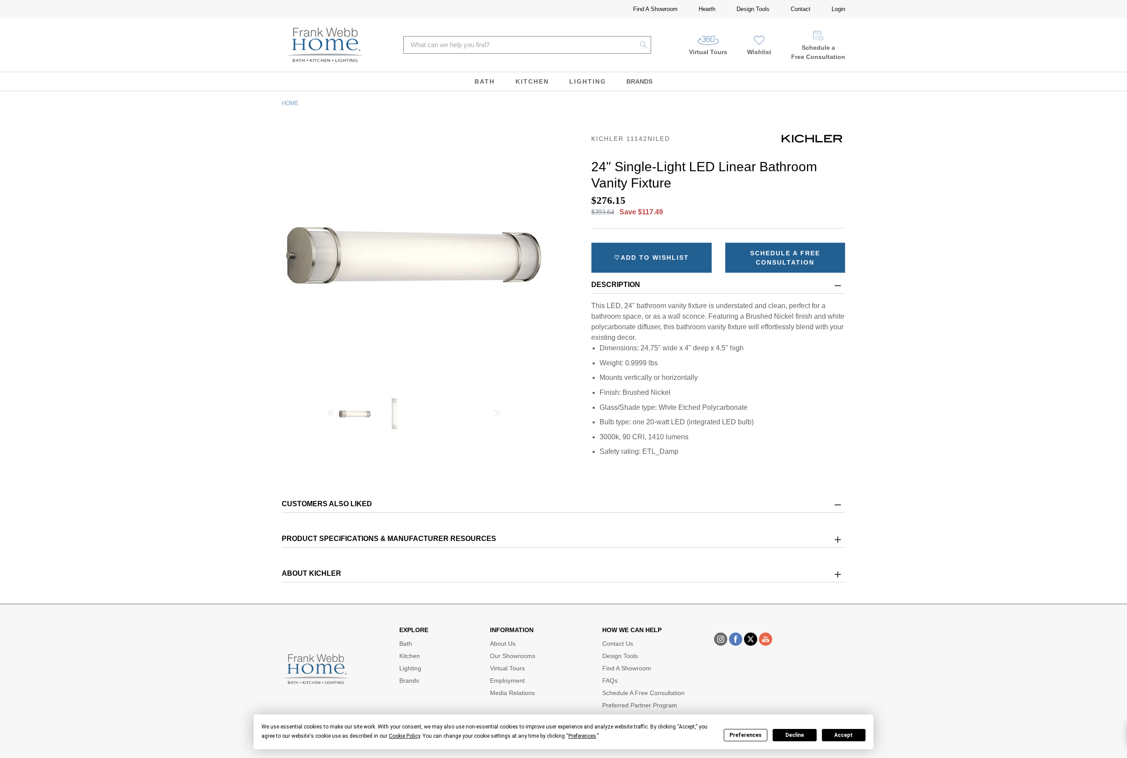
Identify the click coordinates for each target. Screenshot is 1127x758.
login (838, 9)
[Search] (644, 45)
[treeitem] (355, 417)
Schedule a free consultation (785, 258)
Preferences (745, 735)
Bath (485, 81)
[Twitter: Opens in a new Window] (750, 639)
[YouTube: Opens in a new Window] (765, 639)
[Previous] (330, 414)
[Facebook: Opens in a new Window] (735, 639)
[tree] (414, 414)
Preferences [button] (582, 736)
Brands (639, 81)
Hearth (707, 9)
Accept (843, 735)
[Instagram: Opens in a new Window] (720, 639)
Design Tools (753, 9)
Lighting (587, 81)
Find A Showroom (655, 9)
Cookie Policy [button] (404, 736)
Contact (800, 9)
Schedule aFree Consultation (818, 52)
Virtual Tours (708, 51)
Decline (794, 735)
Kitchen (532, 81)
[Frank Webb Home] (325, 45)
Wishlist (759, 51)
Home (290, 103)
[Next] (498, 414)
